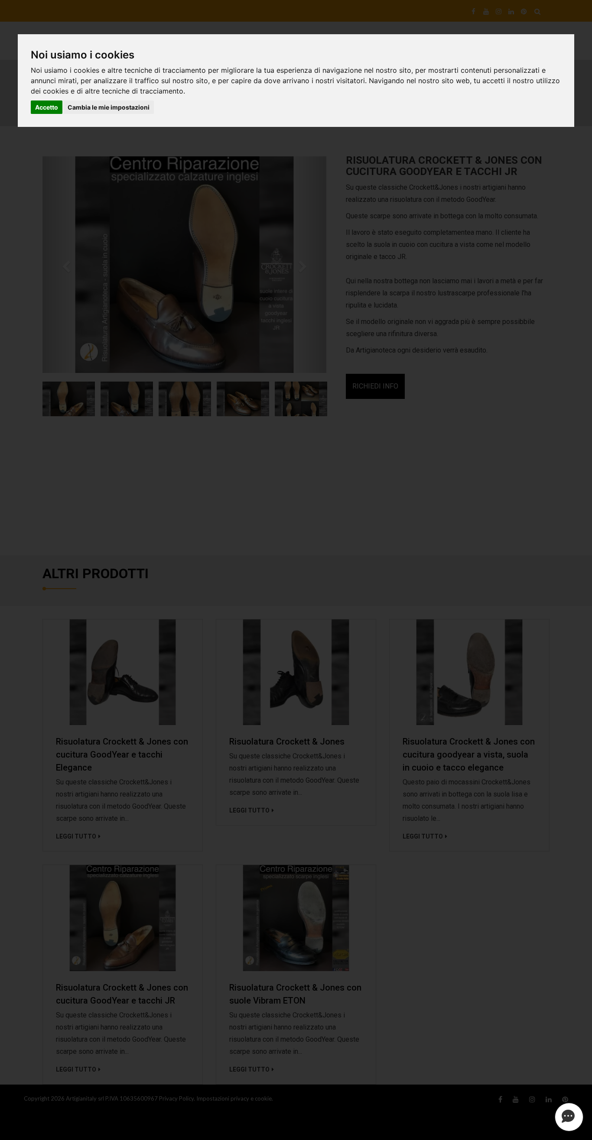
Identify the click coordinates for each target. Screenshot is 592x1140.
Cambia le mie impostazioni (109, 107)
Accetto (46, 107)
